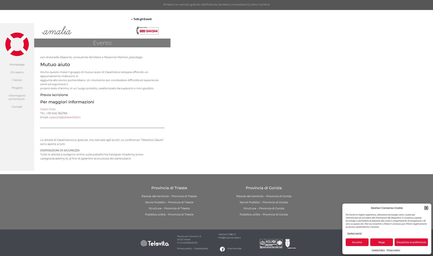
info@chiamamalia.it (229, 237)
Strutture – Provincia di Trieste (169, 208)
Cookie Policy (378, 250)
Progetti (17, 87)
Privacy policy (393, 250)
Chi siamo (17, 72)
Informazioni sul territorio (17, 97)
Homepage (17, 64)
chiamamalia (234, 248)
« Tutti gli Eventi (141, 19)
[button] (426, 208)
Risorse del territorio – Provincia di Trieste (169, 196)
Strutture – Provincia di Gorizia (264, 208)
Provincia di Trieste (169, 187)
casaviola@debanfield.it (65, 117)
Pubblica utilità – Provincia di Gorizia (264, 214)
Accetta (357, 242)
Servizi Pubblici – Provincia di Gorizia (264, 202)
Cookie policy (201, 248)
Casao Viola (47, 109)
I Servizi (17, 80)
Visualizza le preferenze (411, 242)
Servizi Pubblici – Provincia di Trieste (169, 202)
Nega (381, 242)
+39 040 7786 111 (227, 234)
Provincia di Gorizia (264, 187)
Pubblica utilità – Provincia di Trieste (169, 214)
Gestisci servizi (354, 233)
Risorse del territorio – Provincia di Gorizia (263, 196)
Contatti (17, 106)
